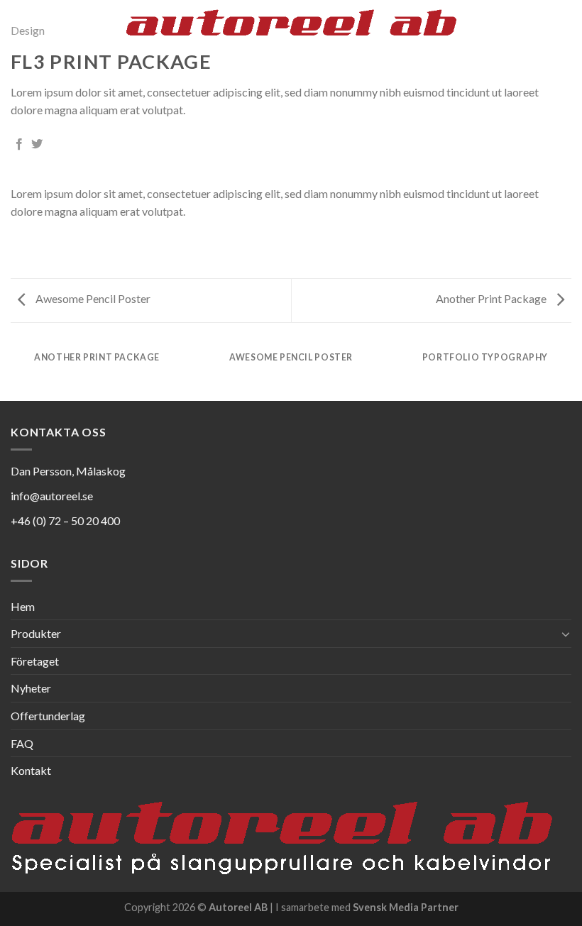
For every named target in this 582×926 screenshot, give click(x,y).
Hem (23, 606)
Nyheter (31, 688)
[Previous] (40, 189)
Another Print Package (492, 298)
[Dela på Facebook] (19, 144)
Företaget (35, 661)
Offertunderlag (48, 715)
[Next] (542, 189)
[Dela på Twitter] (37, 144)
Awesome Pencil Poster (91, 298)
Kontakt (31, 770)
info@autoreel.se (52, 495)
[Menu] (562, 31)
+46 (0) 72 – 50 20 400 (65, 520)
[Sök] (538, 31)
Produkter (36, 633)
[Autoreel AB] (291, 32)
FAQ (22, 743)
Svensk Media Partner (406, 907)
